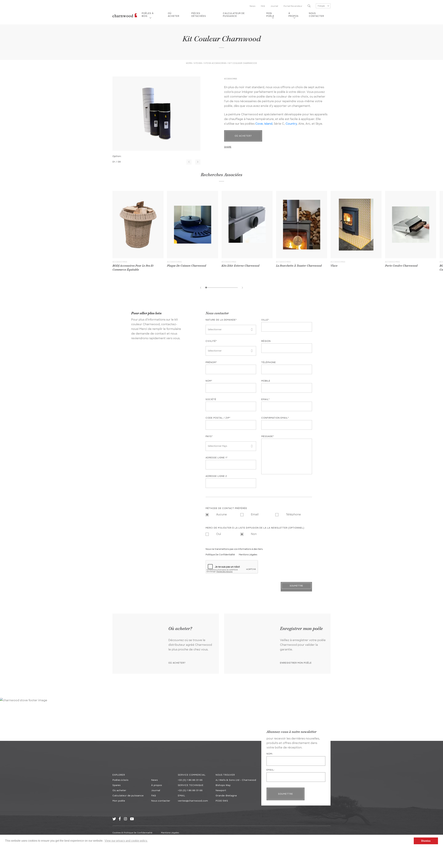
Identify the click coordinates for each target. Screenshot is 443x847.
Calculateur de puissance (234, 14)
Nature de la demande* (221, 319)
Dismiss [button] (426, 840)
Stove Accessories (215, 63)
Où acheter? (243, 136)
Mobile (265, 380)
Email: (270, 770)
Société (211, 399)
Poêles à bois (148, 14)
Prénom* (211, 362)
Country (291, 124)
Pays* (209, 436)
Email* (265, 399)
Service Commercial (192, 775)
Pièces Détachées (198, 14)
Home (189, 63)
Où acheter (173, 14)
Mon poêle (270, 14)
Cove (259, 124)
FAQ (263, 6)
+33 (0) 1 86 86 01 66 (190, 780)
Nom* (209, 380)
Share (227, 147)
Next (197, 162)
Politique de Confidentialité (220, 554)
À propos (293, 14)
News (252, 6)
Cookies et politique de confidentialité (132, 833)
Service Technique (191, 785)
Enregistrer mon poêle (296, 662)
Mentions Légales (248, 554)
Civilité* (211, 341)
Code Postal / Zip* (218, 417)
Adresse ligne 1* (217, 457)
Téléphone (268, 362)
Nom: (269, 753)
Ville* (265, 319)
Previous (189, 162)
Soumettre (285, 794)
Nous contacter (316, 14)
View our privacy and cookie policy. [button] (126, 840)
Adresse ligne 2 (216, 476)
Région (266, 341)
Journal (274, 6)
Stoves (198, 63)
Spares (116, 785)
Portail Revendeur (293, 6)
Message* (267, 436)
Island (268, 124)
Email (181, 795)
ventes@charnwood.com (193, 800)
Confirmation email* (275, 417)
